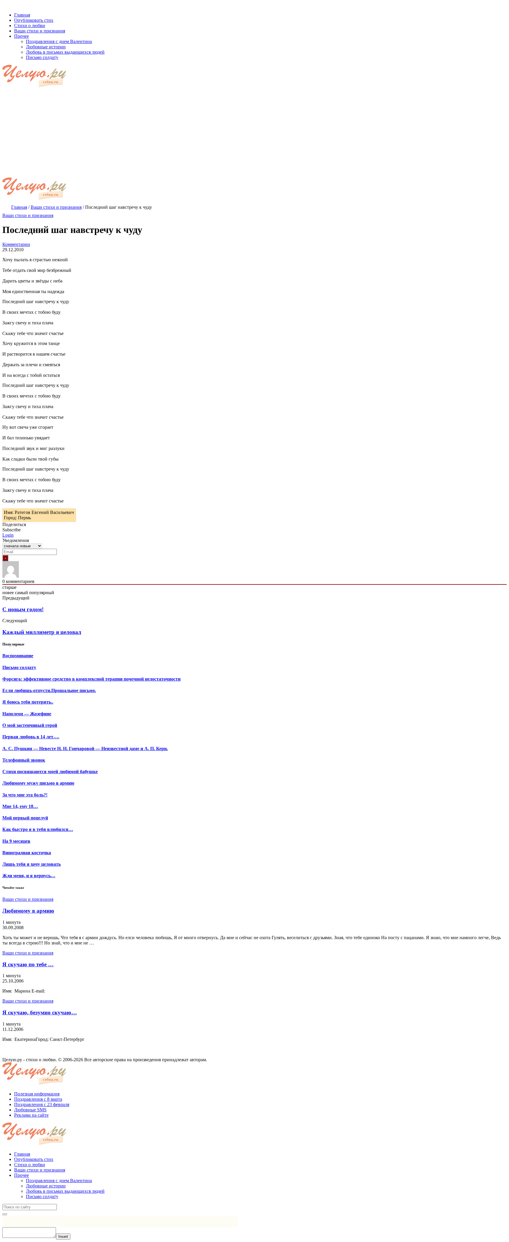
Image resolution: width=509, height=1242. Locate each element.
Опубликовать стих (33, 1159)
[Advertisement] (254, 133)
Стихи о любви (29, 1164)
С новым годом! (23, 609)
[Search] (4, 1214)
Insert (63, 1236)
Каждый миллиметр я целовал (41, 632)
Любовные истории (46, 1185)
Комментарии (16, 244)
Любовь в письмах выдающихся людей (65, 1191)
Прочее (21, 1175)
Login (8, 535)
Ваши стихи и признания (27, 215)
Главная (22, 1153)
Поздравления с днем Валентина (59, 1180)
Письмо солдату (42, 1196)
